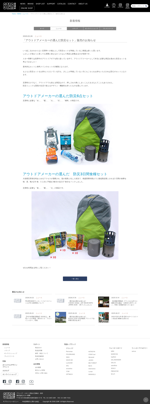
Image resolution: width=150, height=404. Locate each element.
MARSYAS (114, 354)
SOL (67, 366)
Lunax (91, 371)
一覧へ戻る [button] (75, 279)
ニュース (25, 14)
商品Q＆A (38, 347)
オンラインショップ (91, 28)
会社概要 (38, 367)
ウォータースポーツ (115, 348)
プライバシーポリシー (11, 401)
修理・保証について (41, 353)
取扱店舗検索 (39, 356)
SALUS (113, 362)
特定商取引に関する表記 (31, 401)
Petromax (69, 351)
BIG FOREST (93, 363)
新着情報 (6, 344)
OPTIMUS (69, 374)
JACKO (91, 360)
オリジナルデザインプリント (10, 366)
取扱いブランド (70, 344)
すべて (42, 28)
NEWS (22, 4)
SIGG (68, 357)
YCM (67, 371)
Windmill (91, 357)
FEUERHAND (70, 354)
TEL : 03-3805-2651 (49, 398)
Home (14, 14)
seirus (134, 351)
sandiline (114, 365)
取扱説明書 (38, 350)
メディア (75, 28)
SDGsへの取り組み (41, 373)
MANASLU (92, 374)
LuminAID (69, 363)
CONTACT (72, 4)
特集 (4, 361)
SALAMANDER (116, 360)
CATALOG (61, 4)
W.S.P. (113, 374)
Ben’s (90, 366)
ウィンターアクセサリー (139, 348)
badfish (113, 357)
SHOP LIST (40, 4)
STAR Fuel (92, 354)
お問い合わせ (39, 359)
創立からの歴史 (40, 370)
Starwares (92, 369)
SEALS (113, 368)
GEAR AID (69, 360)
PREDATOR (114, 371)
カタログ (6, 371)
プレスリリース (108, 28)
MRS (112, 351)
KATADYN (92, 351)
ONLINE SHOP (27, 8)
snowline (69, 368)
